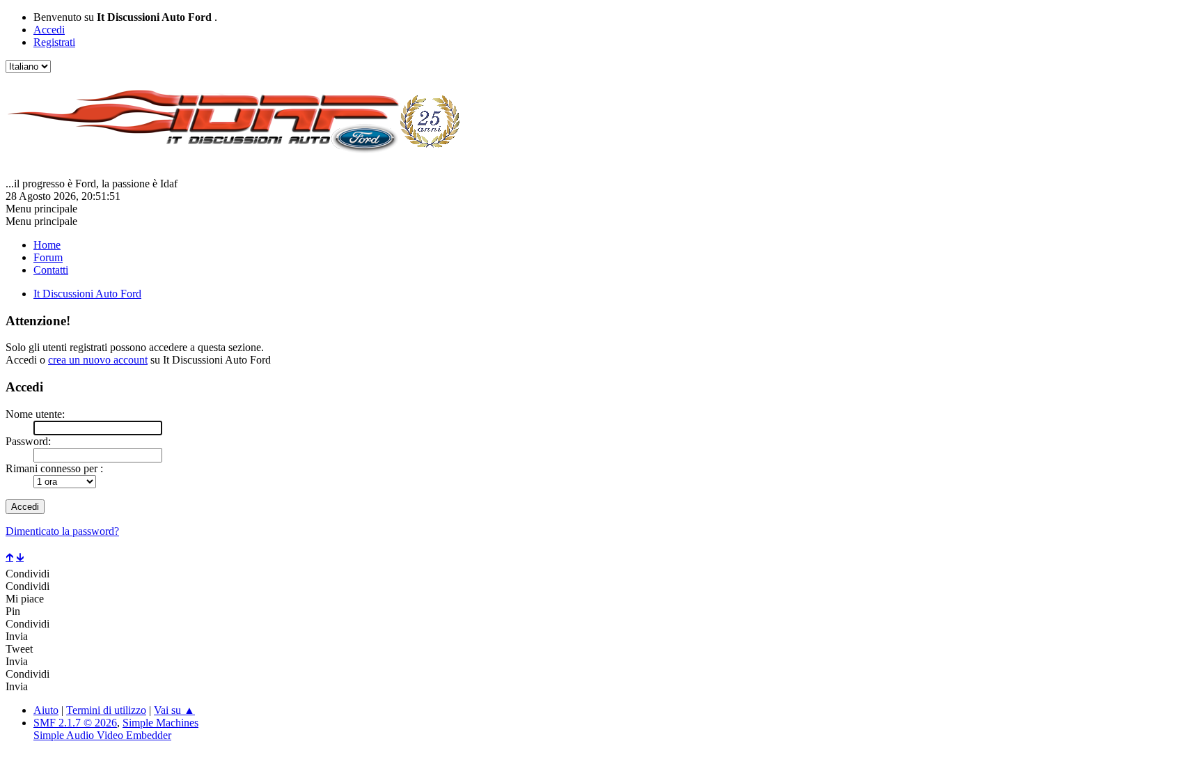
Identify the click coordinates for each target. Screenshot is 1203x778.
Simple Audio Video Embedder (102, 735)
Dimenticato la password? (62, 531)
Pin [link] (13, 611)
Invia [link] (17, 636)
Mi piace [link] (25, 599)
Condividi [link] (27, 573)
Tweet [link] (19, 649)
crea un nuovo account (98, 360)
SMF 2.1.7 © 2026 (75, 723)
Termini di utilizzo (106, 710)
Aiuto (45, 710)
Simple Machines (160, 723)
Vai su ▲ (174, 710)
